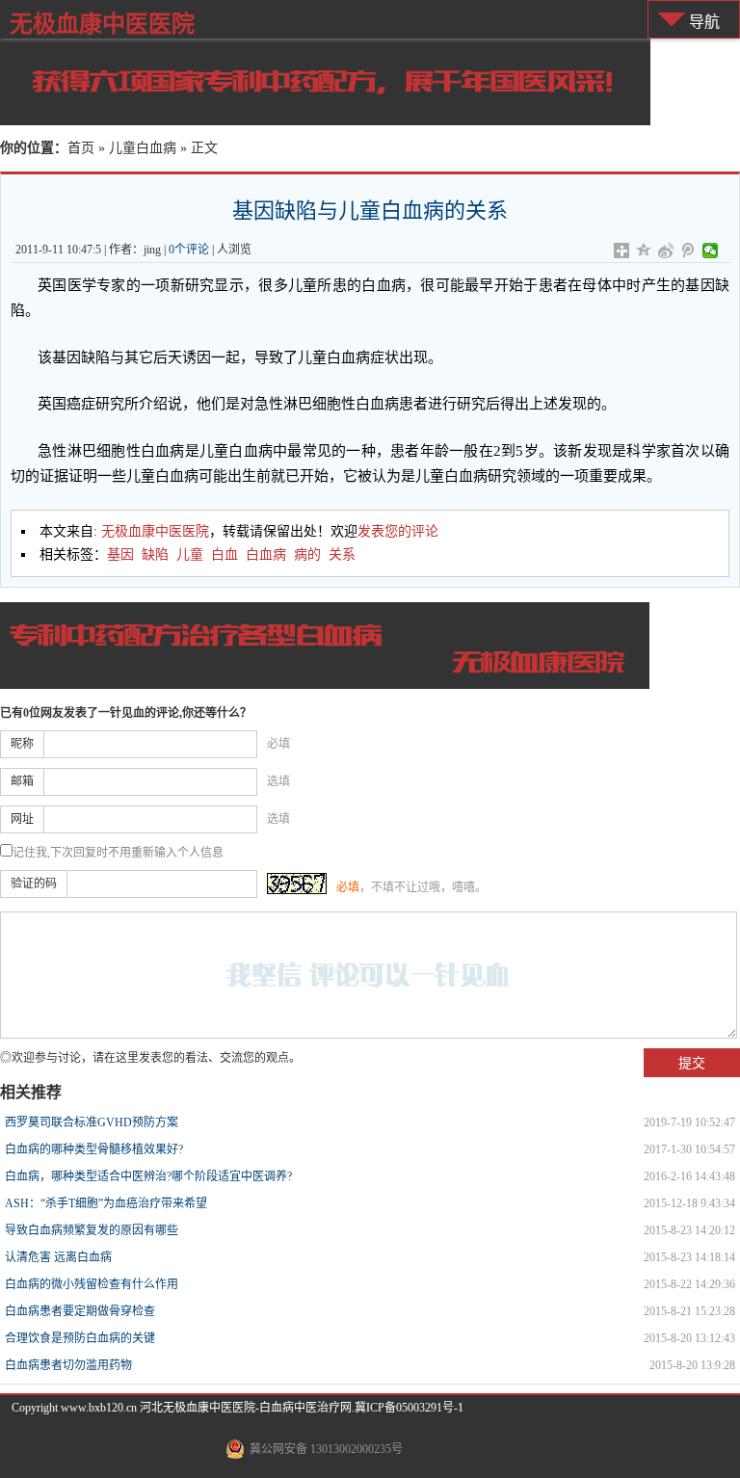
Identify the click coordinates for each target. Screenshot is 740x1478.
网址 (22, 819)
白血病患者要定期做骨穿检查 (80, 1311)
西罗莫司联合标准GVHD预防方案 (91, 1122)
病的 (307, 554)
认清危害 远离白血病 (58, 1257)
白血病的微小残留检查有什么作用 (91, 1284)
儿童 (189, 554)
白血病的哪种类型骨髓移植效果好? (94, 1149)
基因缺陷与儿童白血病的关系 (370, 210)
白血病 (266, 554)
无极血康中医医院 (102, 24)
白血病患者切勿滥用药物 (68, 1365)
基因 (120, 554)
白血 (224, 554)
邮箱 (22, 781)
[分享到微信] (710, 250)
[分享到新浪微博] (666, 250)
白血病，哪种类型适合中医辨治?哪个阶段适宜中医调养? (148, 1176)
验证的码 (34, 883)
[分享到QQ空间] (644, 250)
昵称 (22, 744)
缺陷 (155, 554)
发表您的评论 (397, 531)
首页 (80, 148)
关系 (342, 554)
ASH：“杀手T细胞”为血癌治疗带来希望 (106, 1203)
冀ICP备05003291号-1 (409, 1407)
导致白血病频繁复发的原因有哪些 (91, 1230)
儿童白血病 (142, 148)
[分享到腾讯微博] (688, 250)
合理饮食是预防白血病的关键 (80, 1338)
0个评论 (189, 249)
